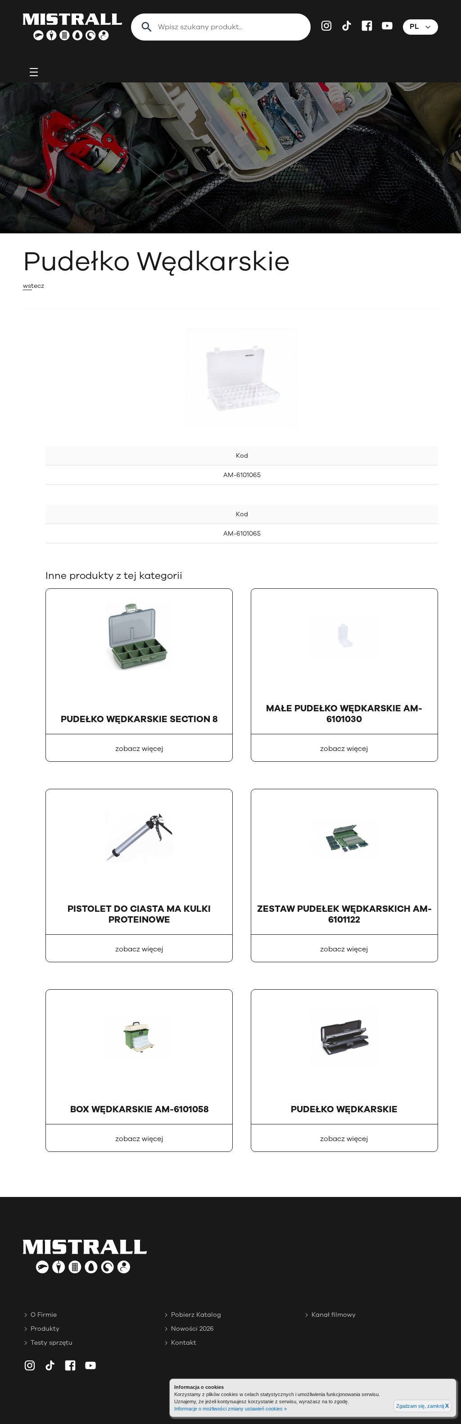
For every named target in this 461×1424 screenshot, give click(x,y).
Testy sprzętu (51, 1342)
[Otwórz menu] (34, 71)
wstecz (33, 286)
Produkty (45, 1328)
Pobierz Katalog (196, 1314)
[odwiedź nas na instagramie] (326, 25)
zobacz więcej (139, 749)
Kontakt (183, 1342)
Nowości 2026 (192, 1328)
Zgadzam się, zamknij (422, 1406)
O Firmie (44, 1314)
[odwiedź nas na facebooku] (367, 25)
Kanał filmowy (334, 1314)
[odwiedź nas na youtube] (387, 25)
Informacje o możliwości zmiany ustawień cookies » (230, 1408)
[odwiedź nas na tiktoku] (346, 25)
